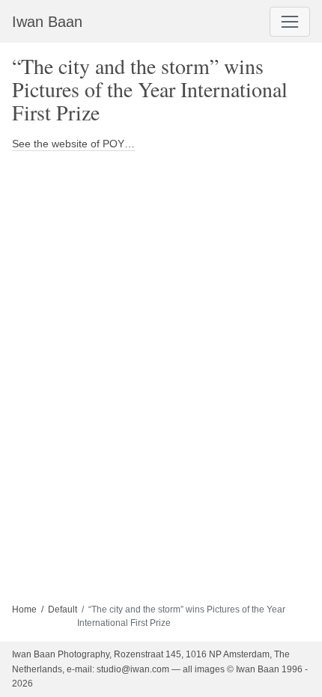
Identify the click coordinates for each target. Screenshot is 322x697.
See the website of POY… (73, 144)
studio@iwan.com (133, 669)
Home (24, 609)
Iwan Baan (47, 21)
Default (62, 609)
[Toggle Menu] (290, 22)
